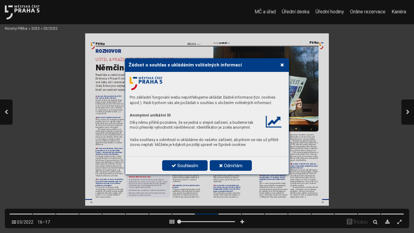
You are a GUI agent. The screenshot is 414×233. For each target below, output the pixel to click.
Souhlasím (187, 165)
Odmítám (232, 165)
